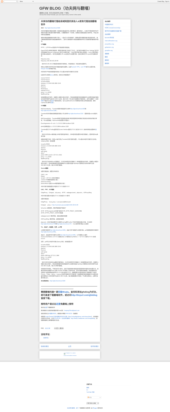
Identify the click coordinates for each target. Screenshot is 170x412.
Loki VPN (83, 67)
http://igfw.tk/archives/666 (48, 232)
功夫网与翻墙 (71, 408)
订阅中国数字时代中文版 (60, 316)
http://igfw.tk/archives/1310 (75, 113)
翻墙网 (107, 63)
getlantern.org (109, 47)
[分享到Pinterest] (63, 328)
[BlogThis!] (57, 328)
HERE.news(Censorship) (112, 28)
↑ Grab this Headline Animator (70, 355)
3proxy (52, 75)
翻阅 (106, 57)
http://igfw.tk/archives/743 (48, 224)
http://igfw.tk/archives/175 (64, 224)
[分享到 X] (59, 328)
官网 (42, 100)
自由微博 (107, 34)
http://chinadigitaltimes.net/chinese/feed (80, 316)
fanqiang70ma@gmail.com (71, 310)
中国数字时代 (52, 313)
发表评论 (46, 338)
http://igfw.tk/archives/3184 (52, 28)
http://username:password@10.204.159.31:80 (65, 205)
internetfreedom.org (111, 40)
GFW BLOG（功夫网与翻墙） (65, 8)
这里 (52, 100)
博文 (90, 397)
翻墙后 (107, 60)
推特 (87, 387)
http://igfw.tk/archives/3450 (57, 230)
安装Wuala (63, 292)
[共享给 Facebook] (61, 328)
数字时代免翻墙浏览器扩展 (113, 31)
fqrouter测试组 (109, 37)
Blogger (95, 408)
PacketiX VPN (75, 67)
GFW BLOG (68, 313)
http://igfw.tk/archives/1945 (67, 235)
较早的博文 (95, 346)
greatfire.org (109, 50)
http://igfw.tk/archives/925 (77, 108)
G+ (87, 390)
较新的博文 (45, 346)
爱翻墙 (107, 53)
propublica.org (109, 44)
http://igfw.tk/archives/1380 (48, 110)
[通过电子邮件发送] (55, 328)
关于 (77, 408)
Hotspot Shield (45, 68)
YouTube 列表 (90, 392)
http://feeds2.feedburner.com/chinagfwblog (83, 318)
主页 (69, 346)
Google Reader (49, 316)
